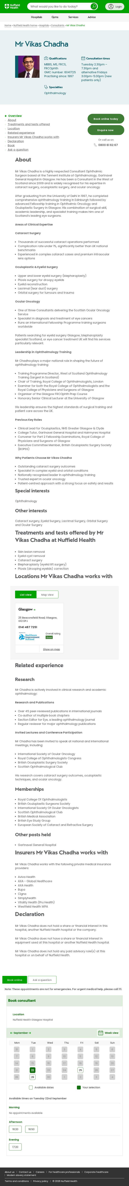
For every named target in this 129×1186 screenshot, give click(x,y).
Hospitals (36, 17)
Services (73, 17)
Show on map (51, 649)
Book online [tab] (14, 980)
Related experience (21, 133)
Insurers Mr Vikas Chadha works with (33, 137)
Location (14, 128)
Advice (92, 17)
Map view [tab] (47, 595)
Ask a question (18, 150)
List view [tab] (26, 595)
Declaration (16, 141)
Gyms (55, 17)
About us (9, 1172)
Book (11, 145)
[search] (62, 6)
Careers (40, 1172)
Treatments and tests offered (29, 124)
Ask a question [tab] (42, 980)
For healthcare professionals (64, 1172)
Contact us (25, 1172)
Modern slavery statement (21, 1175)
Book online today (106, 119)
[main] (64, 595)
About (12, 120)
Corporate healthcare (96, 1172)
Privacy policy (40, 1181)
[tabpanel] (64, 629)
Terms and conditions (17, 1181)
